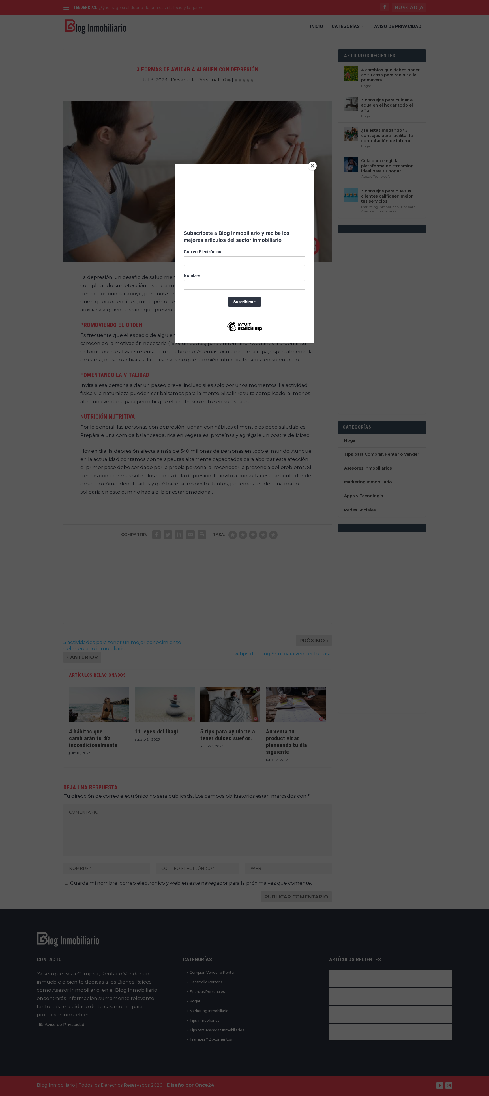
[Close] (312, 166)
